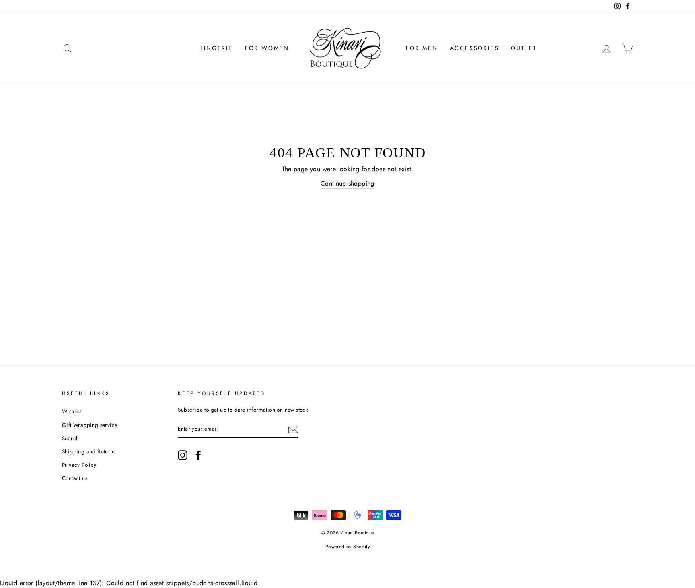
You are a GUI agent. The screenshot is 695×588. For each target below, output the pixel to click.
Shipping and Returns (88, 451)
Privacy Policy (79, 465)
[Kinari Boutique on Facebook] (198, 455)
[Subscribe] (293, 429)
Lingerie (216, 48)
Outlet (524, 48)
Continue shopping (347, 183)
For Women (267, 48)
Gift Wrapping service (89, 425)
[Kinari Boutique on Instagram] (182, 455)
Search (70, 438)
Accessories (474, 48)
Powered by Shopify (347, 546)
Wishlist (71, 411)
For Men (422, 48)
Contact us (74, 478)
